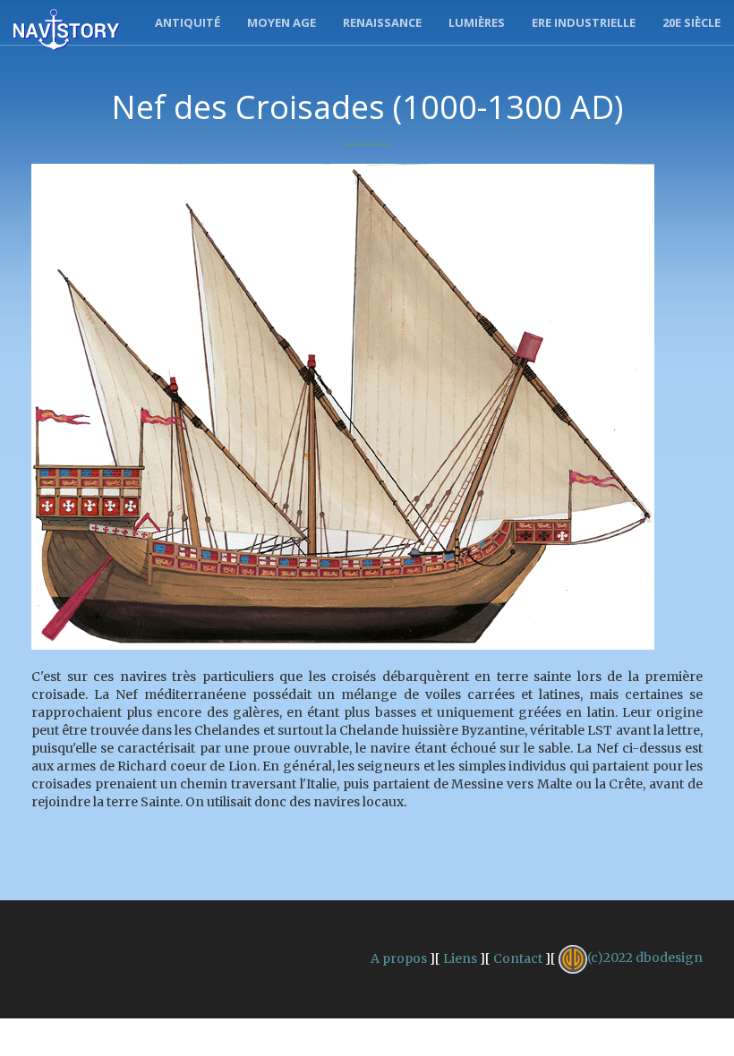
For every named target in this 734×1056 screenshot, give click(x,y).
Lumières (476, 22)
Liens (460, 958)
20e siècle (691, 22)
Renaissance (382, 22)
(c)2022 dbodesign (645, 958)
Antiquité (187, 22)
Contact (517, 958)
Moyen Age (281, 22)
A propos (399, 958)
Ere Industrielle (584, 22)
